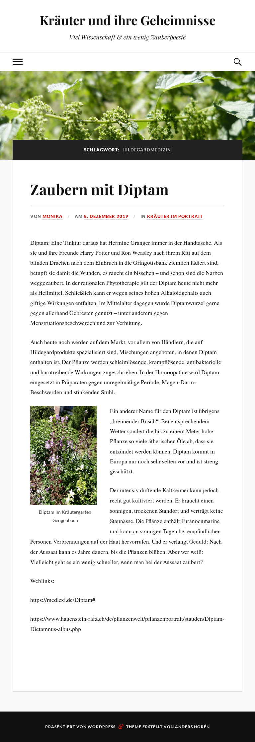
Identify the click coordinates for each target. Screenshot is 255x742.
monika (52, 216)
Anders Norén (192, 726)
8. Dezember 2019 (106, 216)
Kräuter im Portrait (175, 216)
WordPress (102, 726)
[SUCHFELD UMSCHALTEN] (237, 62)
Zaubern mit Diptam (99, 189)
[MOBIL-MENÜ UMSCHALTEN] (18, 62)
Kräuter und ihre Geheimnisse (127, 20)
